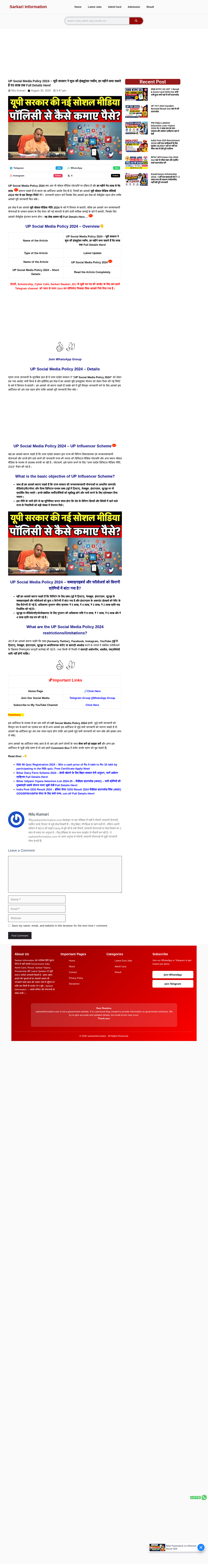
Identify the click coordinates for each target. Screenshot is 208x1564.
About (72, 966)
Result (150, 6)
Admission (134, 6)
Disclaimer (74, 983)
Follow (58, 176)
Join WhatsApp (173, 974)
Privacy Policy (76, 978)
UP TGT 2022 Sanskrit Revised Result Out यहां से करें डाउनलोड (165, 109)
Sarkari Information (28, 6)
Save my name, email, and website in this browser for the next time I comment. (60, 925)
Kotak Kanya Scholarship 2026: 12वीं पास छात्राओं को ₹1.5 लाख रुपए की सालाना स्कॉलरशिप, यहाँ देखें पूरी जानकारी (165, 178)
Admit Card (114, 6)
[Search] (136, 20)
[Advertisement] (104, 51)
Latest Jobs (95, 6)
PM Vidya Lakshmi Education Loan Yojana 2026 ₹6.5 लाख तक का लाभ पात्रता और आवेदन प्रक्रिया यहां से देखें (165, 128)
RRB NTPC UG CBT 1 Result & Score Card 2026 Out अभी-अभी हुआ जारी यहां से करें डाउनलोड (165, 92)
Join (59, 168)
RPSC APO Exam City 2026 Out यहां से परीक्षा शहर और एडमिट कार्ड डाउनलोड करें (164, 160)
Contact (73, 972)
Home (77, 6)
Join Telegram (173, 983)
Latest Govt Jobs (123, 960)
